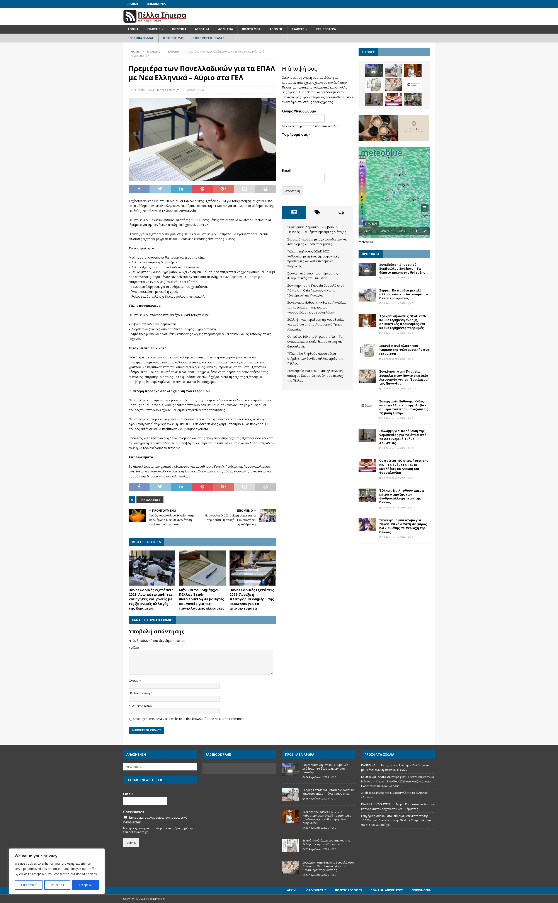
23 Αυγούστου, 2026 (393, 303)
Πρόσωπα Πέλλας (141, 38)
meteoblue (366, 242)
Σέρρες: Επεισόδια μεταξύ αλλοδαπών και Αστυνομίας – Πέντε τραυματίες (403, 294)
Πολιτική (179, 29)
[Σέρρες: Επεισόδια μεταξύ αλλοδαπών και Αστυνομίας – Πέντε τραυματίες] (393, 70)
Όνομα (134, 680)
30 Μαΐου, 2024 (144, 90)
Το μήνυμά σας (296, 134)
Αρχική (133, 4)
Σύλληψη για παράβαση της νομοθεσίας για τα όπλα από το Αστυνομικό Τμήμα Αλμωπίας (315, 324)
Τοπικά (133, 29)
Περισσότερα (326, 29)
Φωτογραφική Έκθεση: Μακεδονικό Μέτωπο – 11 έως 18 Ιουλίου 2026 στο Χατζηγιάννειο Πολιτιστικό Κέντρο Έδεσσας (397, 781)
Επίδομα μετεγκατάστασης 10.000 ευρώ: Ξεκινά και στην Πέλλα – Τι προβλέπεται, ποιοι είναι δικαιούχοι (396, 820)
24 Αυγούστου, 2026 (393, 277)
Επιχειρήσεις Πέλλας (209, 38)
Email (286, 170)
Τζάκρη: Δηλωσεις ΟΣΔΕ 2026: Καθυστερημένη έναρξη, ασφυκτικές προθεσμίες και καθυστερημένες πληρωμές (403, 322)
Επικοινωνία (156, 4)
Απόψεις (276, 29)
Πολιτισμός (251, 29)
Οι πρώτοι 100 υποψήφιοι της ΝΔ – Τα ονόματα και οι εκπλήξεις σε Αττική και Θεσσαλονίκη (314, 341)
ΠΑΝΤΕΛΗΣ (368, 765)
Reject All (57, 885)
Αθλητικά (225, 29)
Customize (28, 885)
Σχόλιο (134, 648)
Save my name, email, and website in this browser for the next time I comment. (189, 719)
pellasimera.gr (169, 90)
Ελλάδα (191, 90)
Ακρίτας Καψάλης (372, 793)
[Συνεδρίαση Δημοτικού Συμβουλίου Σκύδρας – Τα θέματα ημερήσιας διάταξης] (374, 70)
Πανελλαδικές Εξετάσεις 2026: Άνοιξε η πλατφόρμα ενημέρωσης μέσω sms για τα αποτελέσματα (252, 599)
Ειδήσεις (153, 29)
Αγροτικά (202, 29)
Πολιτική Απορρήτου (387, 890)
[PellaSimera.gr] (154, 22)
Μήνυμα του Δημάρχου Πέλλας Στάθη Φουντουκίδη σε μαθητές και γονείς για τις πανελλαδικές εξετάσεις (201, 599)
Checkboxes (135, 812)
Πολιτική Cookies (348, 890)
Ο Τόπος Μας (173, 38)
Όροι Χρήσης (316, 890)
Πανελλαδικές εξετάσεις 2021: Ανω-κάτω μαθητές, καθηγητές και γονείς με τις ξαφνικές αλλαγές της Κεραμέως (151, 599)
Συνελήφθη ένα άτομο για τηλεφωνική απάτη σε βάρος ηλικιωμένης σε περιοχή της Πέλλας (316, 376)
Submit (131, 843)
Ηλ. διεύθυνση (140, 693)
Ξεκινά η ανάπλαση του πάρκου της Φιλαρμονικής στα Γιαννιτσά (404, 350)
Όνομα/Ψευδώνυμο (299, 111)
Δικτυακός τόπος (140, 706)
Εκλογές (298, 29)
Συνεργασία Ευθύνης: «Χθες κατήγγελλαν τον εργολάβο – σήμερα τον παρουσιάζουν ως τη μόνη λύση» (316, 307)
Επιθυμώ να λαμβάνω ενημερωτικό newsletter (155, 820)
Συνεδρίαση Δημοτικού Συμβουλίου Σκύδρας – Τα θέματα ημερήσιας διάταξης (402, 268)
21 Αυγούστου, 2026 (393, 477)
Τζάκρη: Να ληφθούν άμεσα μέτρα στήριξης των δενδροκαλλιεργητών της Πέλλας (315, 358)
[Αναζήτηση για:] (160, 766)
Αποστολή (292, 191)
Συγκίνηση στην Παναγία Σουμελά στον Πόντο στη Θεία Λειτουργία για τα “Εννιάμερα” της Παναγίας (315, 290)
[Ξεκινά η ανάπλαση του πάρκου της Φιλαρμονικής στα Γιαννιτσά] (374, 84)
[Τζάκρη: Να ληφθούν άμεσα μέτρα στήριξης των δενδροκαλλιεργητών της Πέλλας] (413, 99)
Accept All (85, 885)
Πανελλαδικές (150, 500)
